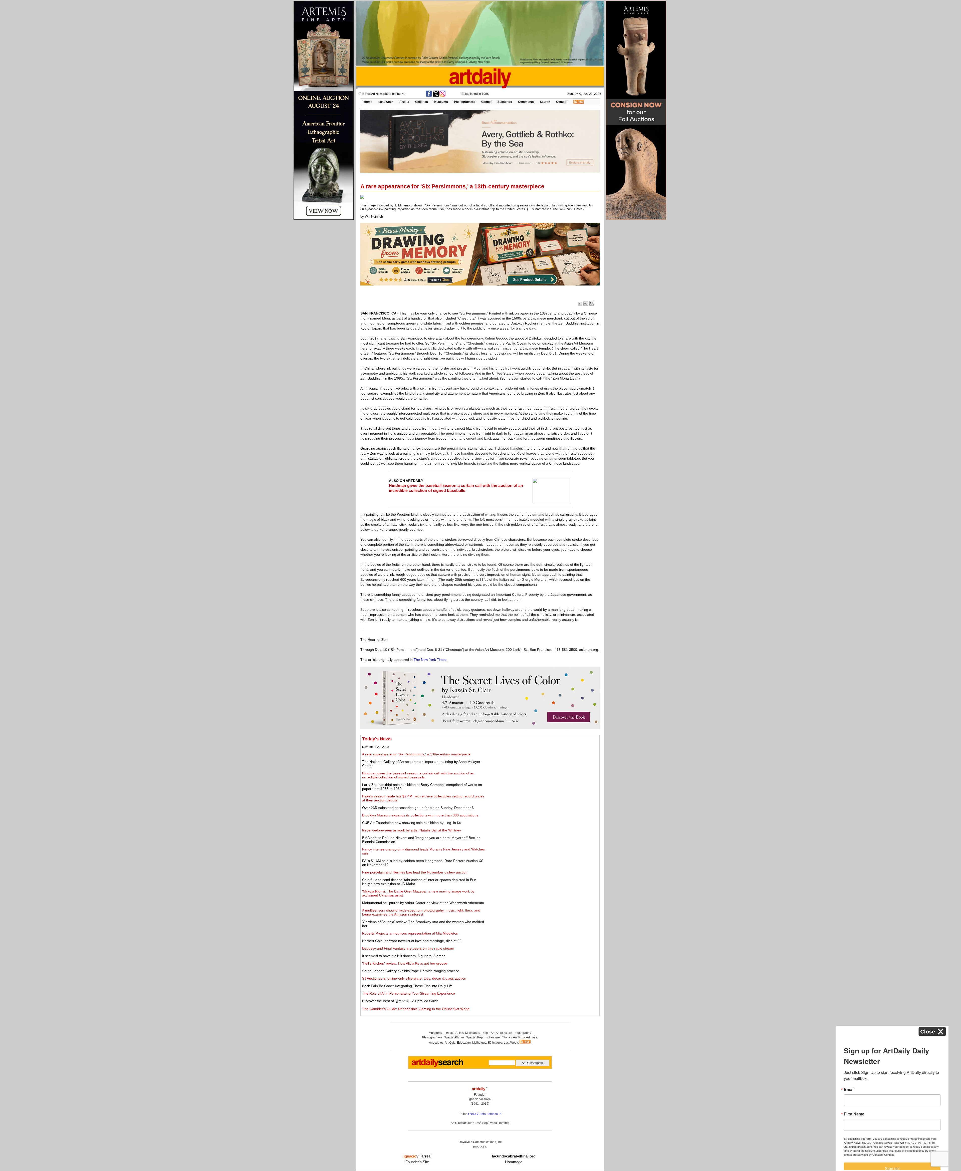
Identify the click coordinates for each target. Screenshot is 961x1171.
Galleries (421, 102)
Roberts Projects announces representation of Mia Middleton (410, 933)
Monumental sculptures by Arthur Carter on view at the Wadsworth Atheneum (423, 903)
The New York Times (430, 660)
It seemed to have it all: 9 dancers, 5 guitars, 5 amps (403, 956)
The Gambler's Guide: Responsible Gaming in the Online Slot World (415, 1009)
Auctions (519, 1037)
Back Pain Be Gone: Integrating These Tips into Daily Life (407, 986)
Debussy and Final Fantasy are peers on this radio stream (408, 948)
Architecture (504, 1033)
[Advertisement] (542, 771)
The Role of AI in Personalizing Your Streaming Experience (408, 993)
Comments (526, 102)
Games (486, 102)
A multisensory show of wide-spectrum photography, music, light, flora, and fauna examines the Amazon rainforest (421, 912)
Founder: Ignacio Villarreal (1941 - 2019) (480, 1099)
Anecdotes (436, 1042)
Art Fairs (531, 1037)
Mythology (479, 1042)
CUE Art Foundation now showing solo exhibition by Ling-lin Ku (411, 823)
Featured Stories (500, 1037)
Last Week (385, 102)
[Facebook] (429, 95)
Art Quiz (450, 1042)
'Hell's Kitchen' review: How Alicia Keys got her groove (404, 963)
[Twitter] (436, 95)
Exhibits (448, 1033)
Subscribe (505, 102)
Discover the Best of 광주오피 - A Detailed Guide (400, 1001)
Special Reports (477, 1037)
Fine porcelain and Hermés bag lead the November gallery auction (414, 872)
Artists (404, 102)
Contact (561, 102)
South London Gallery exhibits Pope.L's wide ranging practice (410, 971)
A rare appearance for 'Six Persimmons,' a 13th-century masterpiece (416, 754)
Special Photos (454, 1037)
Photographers (464, 102)
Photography (522, 1033)
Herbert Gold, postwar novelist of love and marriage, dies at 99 (411, 941)
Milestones (472, 1033)
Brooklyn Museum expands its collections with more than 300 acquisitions (420, 815)
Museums (441, 102)
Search (545, 102)
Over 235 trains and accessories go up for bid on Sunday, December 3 (418, 808)
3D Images (495, 1042)
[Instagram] (442, 95)
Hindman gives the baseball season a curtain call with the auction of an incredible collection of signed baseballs (418, 775)
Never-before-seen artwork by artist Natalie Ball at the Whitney (411, 830)
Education (464, 1042)
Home (368, 102)
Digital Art (488, 1033)
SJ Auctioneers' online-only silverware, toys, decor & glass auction (414, 978)
